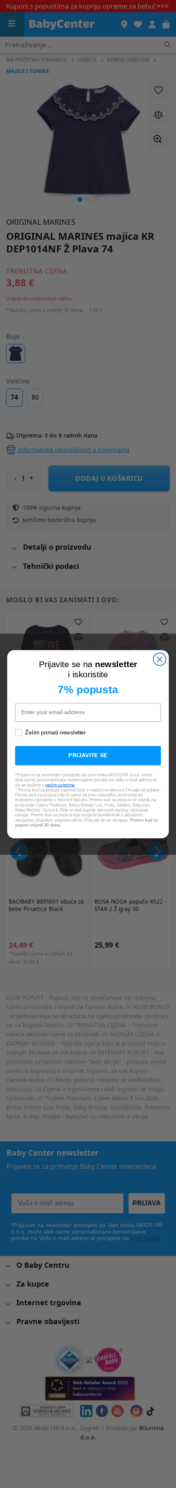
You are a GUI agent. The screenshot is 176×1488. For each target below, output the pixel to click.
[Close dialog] (159, 659)
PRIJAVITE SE (88, 755)
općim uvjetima (60, 784)
